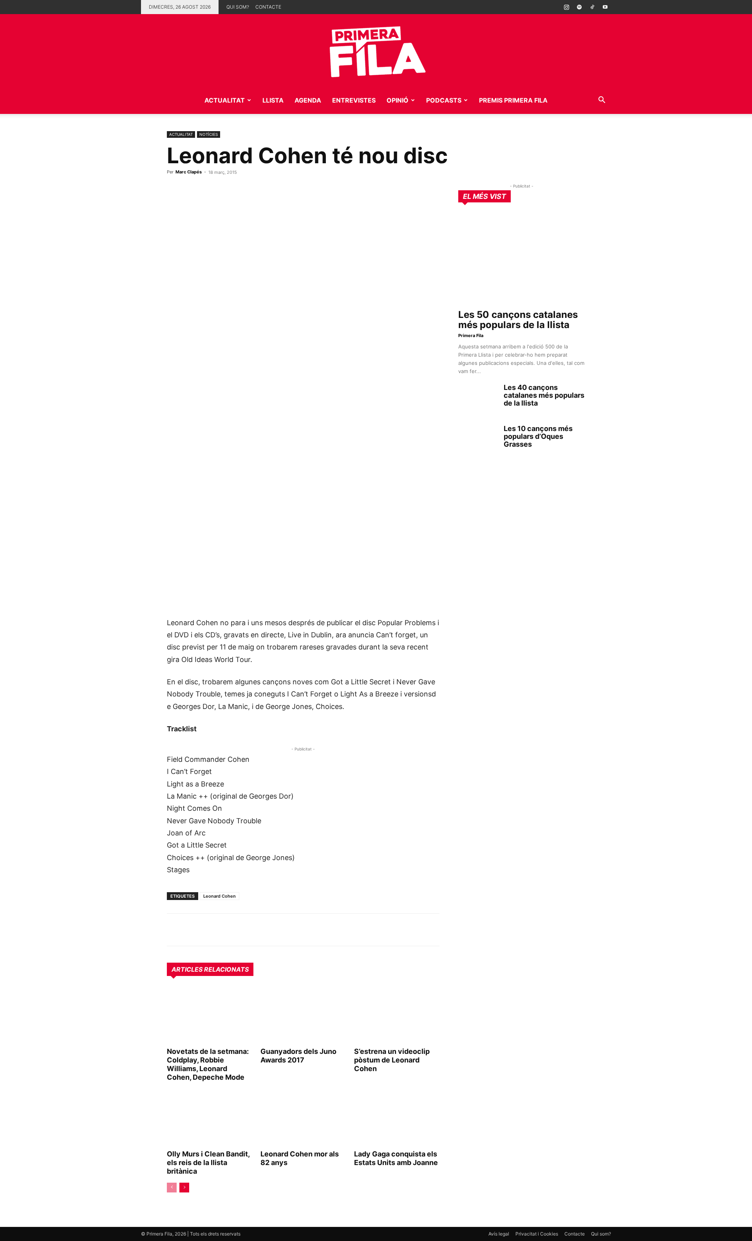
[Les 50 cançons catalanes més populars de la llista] (521, 259)
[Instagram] (566, 7)
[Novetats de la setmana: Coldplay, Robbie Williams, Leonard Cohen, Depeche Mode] (209, 1015)
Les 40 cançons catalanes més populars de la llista (544, 395)
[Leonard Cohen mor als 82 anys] (303, 1118)
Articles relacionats (210, 969)
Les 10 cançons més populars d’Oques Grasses (538, 436)
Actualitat (224, 100)
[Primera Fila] (376, 50)
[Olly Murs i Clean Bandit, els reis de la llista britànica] (209, 1118)
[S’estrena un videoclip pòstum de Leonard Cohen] (396, 1015)
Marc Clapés (188, 172)
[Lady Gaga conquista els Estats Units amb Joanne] (396, 1118)
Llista (273, 100)
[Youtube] (605, 7)
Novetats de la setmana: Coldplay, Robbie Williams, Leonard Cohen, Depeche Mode (208, 1064)
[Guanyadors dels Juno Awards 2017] (303, 1015)
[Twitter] (211, 930)
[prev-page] (172, 1187)
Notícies (208, 134)
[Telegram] (193, 930)
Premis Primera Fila (513, 100)
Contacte (268, 7)
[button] (601, 101)
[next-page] (184, 1187)
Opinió (398, 100)
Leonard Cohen (219, 896)
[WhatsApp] (175, 930)
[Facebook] (229, 930)
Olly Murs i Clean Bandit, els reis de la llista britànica (208, 1162)
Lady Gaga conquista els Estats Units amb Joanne (396, 1158)
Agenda (308, 100)
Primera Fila (470, 335)
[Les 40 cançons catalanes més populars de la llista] (477, 397)
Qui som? (237, 7)
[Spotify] (579, 7)
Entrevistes (354, 100)
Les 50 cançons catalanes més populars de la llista (518, 319)
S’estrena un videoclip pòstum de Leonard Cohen (392, 1060)
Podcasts (443, 100)
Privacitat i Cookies (536, 1234)
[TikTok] (592, 7)
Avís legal (498, 1234)
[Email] (247, 930)
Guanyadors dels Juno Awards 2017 (298, 1055)
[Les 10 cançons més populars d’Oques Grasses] (477, 438)
